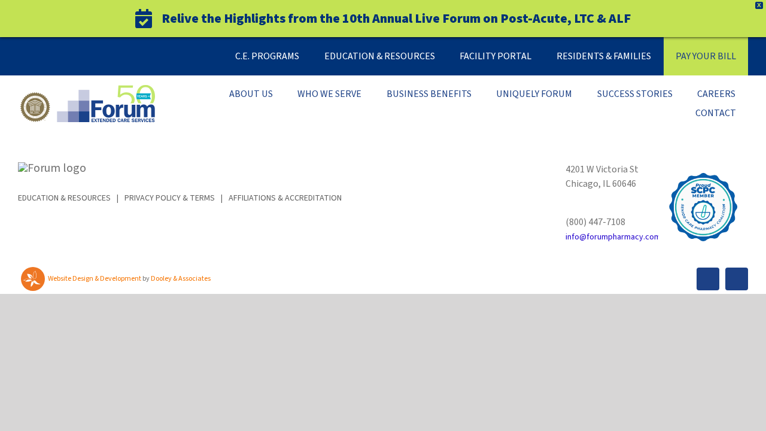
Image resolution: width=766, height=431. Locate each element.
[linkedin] (736, 279)
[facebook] (708, 279)
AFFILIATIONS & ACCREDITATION (285, 198)
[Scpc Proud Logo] (703, 168)
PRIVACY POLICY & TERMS (169, 198)
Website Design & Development (94, 279)
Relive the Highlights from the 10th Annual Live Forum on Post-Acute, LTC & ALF (396, 18)
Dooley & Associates (181, 279)
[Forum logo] (86, 91)
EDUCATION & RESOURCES (64, 198)
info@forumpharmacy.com (613, 237)
